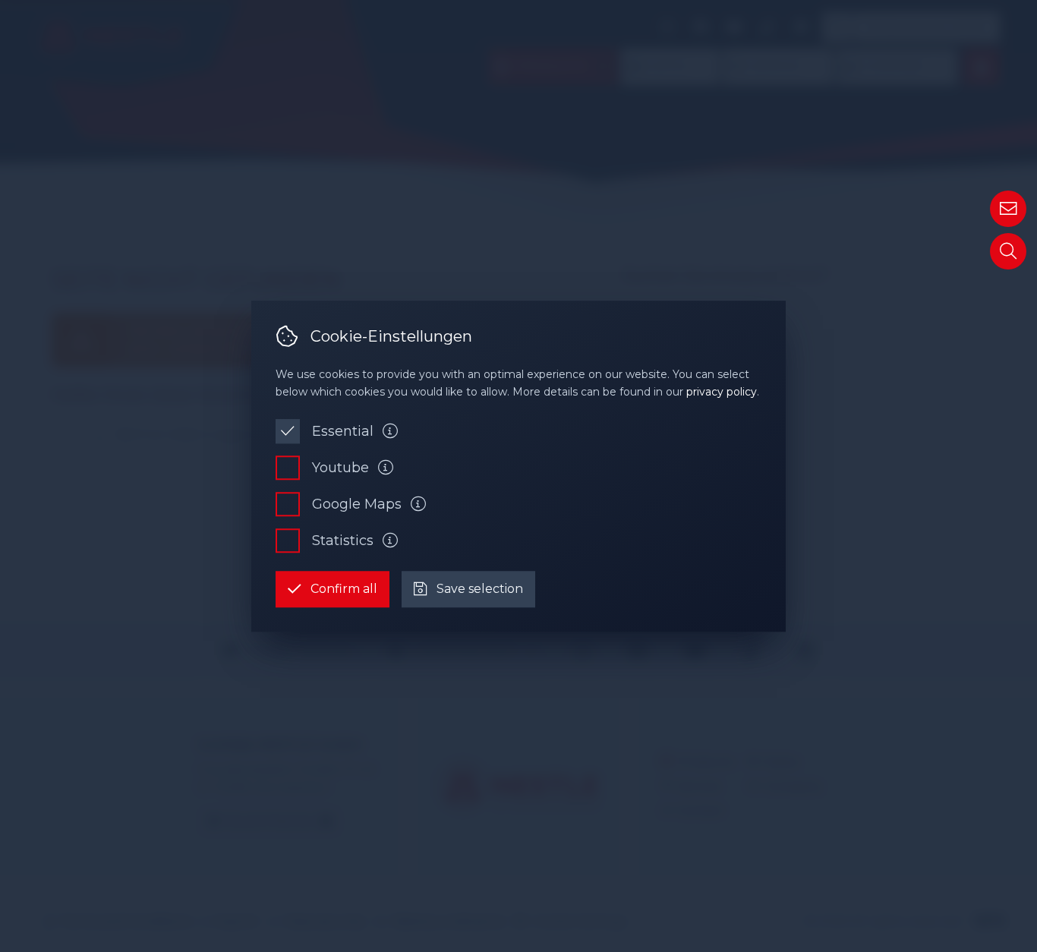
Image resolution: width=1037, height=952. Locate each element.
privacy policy (721, 392)
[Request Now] (1008, 209)
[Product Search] (1008, 251)
